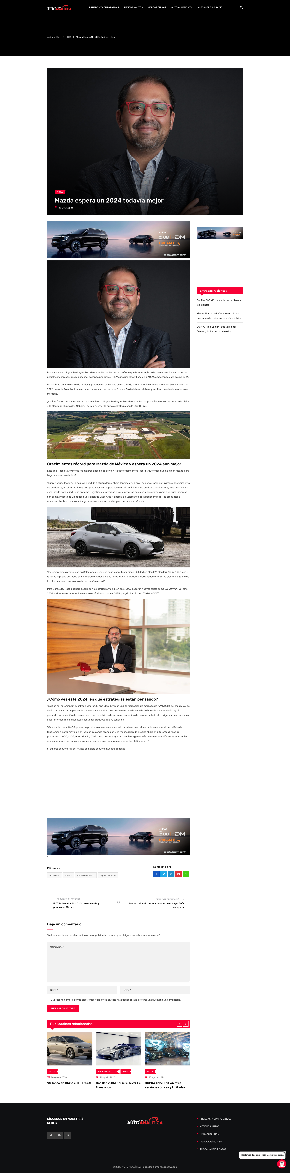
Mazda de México (85, 875)
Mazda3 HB (81, 736)
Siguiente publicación (168, 899)
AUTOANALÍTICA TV (181, 7)
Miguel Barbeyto (108, 875)
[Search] (241, 7)
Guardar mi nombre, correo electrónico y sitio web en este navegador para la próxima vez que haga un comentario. (116, 999)
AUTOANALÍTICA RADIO (209, 7)
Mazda (68, 875)
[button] (179, 1024)
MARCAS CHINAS (157, 7)
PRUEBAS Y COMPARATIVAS (104, 7)
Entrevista (54, 875)
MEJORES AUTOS (133, 7)
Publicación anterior (69, 899)
